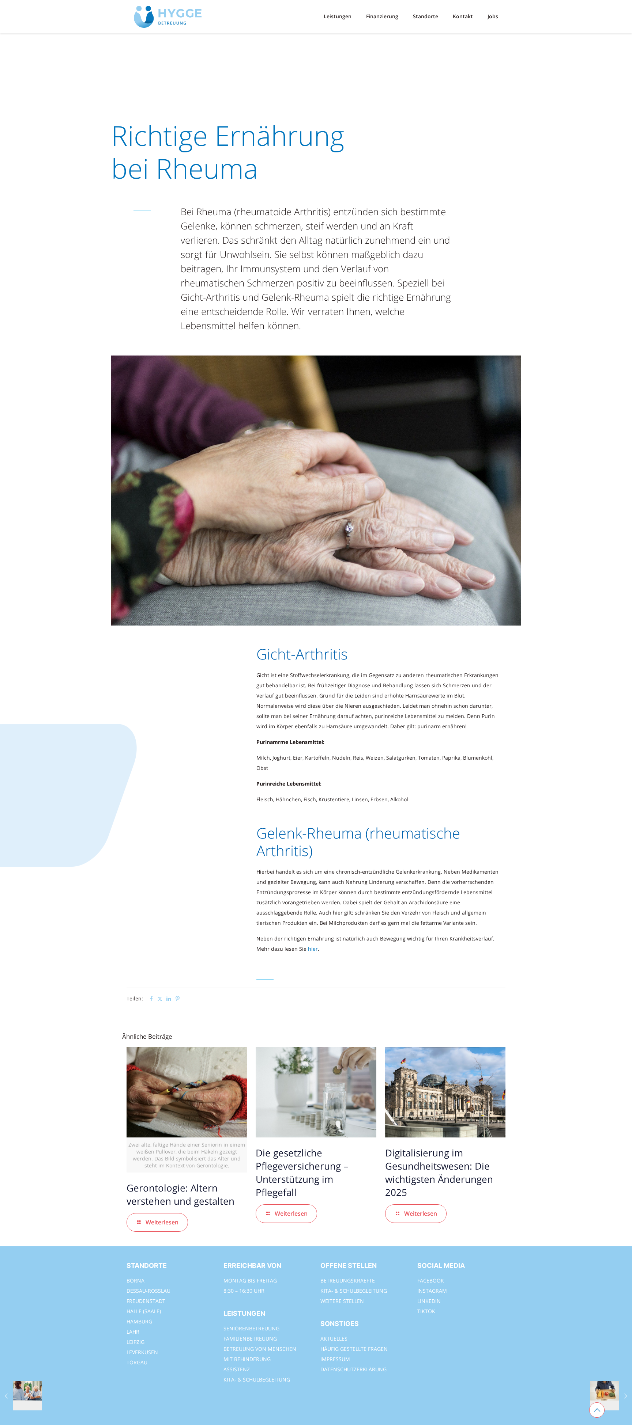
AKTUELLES (333, 1338)
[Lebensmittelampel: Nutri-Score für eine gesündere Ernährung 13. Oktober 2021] (611, 1395)
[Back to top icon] (597, 1410)
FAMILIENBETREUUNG (250, 1338)
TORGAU (137, 1362)
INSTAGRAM (432, 1290)
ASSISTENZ (236, 1369)
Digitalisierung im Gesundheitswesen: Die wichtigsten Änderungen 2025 (439, 1172)
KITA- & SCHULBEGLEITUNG (256, 1379)
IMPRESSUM (335, 1359)
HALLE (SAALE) (144, 1311)
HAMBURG (139, 1321)
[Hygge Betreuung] (168, 16)
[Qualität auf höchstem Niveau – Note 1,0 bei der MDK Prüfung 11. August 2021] (21, 1395)
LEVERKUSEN (142, 1352)
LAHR (133, 1331)
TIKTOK (426, 1311)
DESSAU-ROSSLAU (148, 1290)
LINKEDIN (429, 1300)
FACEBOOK (430, 1280)
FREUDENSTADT (146, 1300)
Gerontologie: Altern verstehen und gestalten (182, 1194)
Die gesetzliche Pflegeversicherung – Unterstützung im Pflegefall (302, 1172)
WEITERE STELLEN (342, 1300)
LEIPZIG (135, 1341)
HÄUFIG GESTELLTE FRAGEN (354, 1348)
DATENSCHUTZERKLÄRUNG (353, 1369)
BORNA (135, 1280)
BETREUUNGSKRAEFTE (347, 1280)
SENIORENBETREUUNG (251, 1328)
